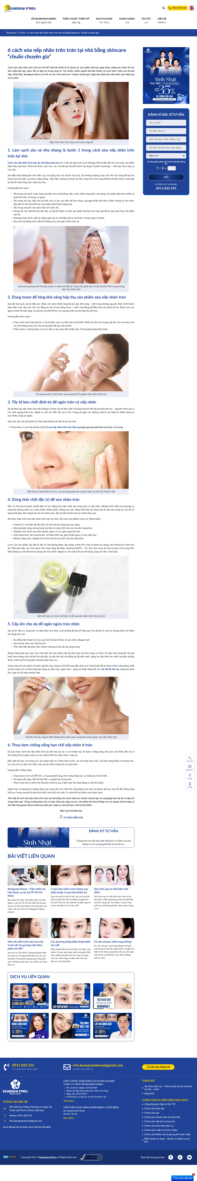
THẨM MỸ (148, 1081)
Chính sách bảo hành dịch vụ (158, 1126)
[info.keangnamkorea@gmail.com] (67, 1067)
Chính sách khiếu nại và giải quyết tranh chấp (167, 1134)
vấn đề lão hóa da (110, 669)
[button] (163, 8)
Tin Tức (146, 21)
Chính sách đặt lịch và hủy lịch (159, 1121)
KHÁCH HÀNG (127, 21)
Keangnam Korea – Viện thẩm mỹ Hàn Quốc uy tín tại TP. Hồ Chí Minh (27, 892)
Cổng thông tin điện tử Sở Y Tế (159, 1104)
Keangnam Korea (48, 1157)
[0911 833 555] (6, 1067)
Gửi (166, 177)
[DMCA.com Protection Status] (10, 1157)
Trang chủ (11, 33)
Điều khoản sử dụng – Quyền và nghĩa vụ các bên (167, 1140)
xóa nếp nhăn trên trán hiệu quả (64, 427)
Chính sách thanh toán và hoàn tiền (162, 1117)
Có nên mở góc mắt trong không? (113, 942)
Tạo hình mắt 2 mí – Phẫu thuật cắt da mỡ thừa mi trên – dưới (168, 1087)
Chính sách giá (151, 1113)
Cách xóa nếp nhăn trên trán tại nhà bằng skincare (33, 163)
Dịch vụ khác (104, 21)
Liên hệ (162, 21)
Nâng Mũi (149, 1093)
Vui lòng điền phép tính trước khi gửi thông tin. (166, 163)
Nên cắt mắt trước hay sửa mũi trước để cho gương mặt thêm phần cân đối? (25, 945)
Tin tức (21, 33)
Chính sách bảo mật (154, 1108)
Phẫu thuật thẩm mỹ (76, 21)
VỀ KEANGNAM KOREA (43, 21)
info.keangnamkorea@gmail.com (98, 1065)
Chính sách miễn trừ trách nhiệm (161, 1130)
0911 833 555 (166, 188)
